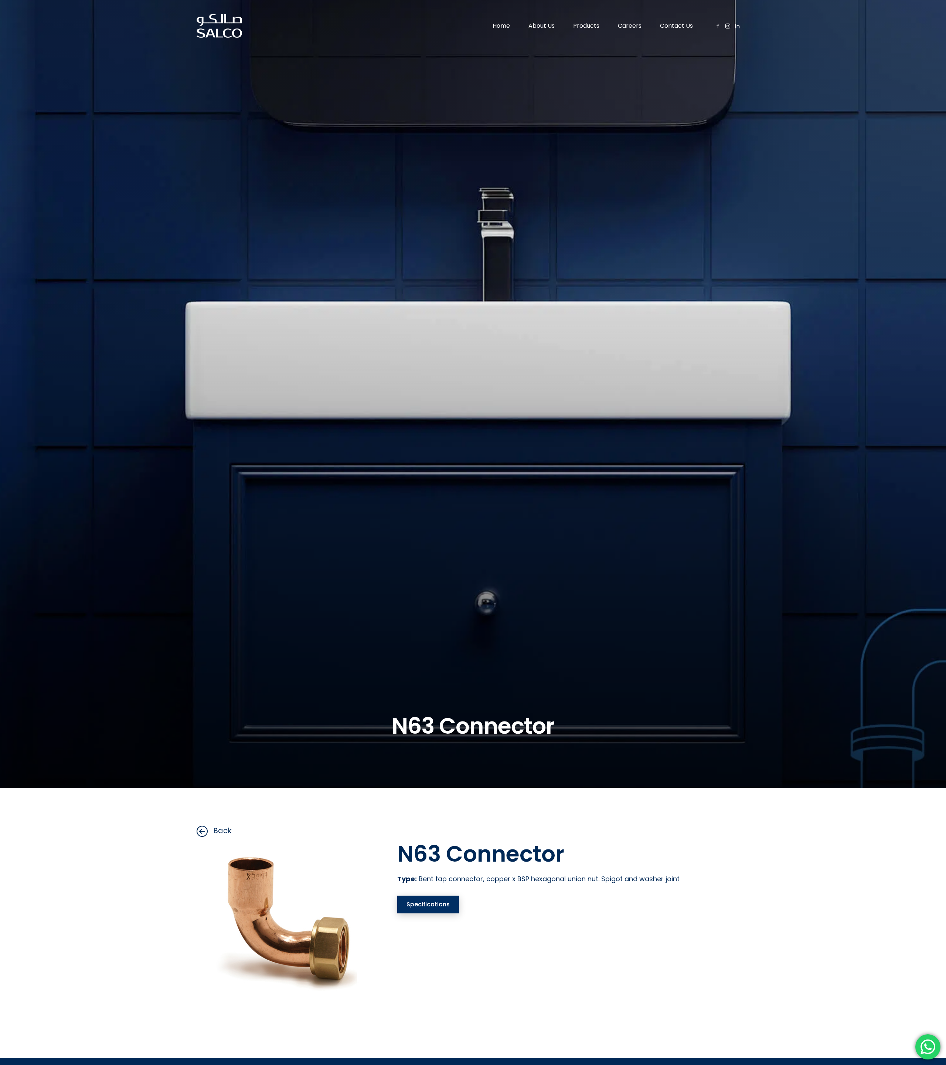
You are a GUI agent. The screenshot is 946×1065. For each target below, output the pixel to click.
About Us (541, 25)
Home (501, 25)
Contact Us (676, 25)
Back (222, 830)
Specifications (428, 904)
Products (586, 25)
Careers (630, 25)
